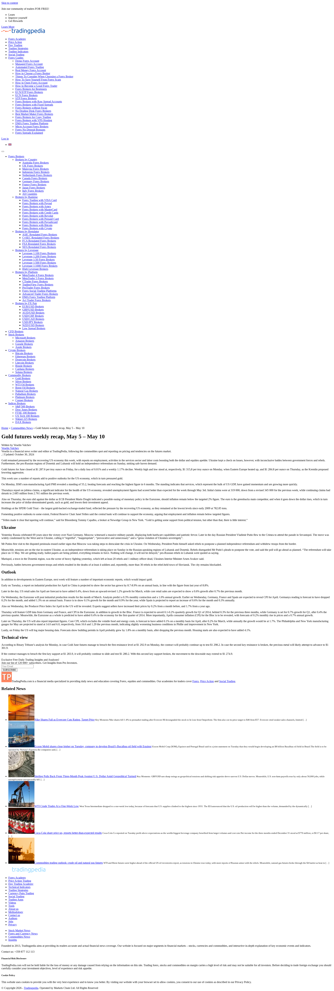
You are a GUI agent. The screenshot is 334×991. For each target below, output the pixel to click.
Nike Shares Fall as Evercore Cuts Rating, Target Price (64, 719)
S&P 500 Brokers (25, 406)
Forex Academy (17, 39)
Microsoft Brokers (25, 337)
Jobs (10, 921)
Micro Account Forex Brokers (31, 126)
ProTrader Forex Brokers (36, 287)
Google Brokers (24, 343)
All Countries (29, 193)
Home (4, 428)
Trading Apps (15, 899)
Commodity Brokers (19, 375)
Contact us (14, 915)
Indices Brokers (17, 403)
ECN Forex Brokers (26, 95)
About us (13, 908)
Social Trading (16, 54)
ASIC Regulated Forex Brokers (39, 234)
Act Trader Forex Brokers (36, 300)
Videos (12, 902)
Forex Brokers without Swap (31, 107)
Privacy (12, 924)
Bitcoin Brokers (24, 353)
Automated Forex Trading (29, 67)
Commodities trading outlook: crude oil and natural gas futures (68, 862)
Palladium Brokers (25, 394)
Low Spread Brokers (33, 328)
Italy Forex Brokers (33, 190)
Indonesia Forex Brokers (35, 172)
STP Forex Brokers (26, 98)
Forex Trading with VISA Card (39, 200)
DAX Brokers (23, 422)
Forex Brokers (16, 156)
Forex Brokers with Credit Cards (40, 212)
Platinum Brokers (24, 397)
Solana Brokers (23, 372)
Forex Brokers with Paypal (37, 203)
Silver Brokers (23, 381)
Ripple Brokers (23, 365)
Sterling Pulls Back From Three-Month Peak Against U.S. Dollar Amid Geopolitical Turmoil (85, 776)
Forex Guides (15, 57)
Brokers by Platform (26, 272)
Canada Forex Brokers (34, 178)
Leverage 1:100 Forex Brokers (39, 253)
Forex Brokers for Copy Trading (33, 117)
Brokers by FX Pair (26, 303)
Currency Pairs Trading (21, 893)
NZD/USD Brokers (33, 325)
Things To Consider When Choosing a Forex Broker (44, 76)
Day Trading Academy (20, 883)
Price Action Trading (19, 880)
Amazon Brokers (24, 340)
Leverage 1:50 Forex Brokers (38, 259)
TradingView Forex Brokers (37, 284)
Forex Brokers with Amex (36, 206)
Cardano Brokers (24, 369)
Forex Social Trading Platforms (39, 290)
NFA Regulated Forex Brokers (39, 247)
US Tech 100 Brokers (27, 415)
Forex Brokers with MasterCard (39, 209)
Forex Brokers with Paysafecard (40, 222)
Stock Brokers (16, 334)
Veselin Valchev (10, 448)
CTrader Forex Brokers (35, 281)
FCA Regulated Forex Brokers (39, 240)
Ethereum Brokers (25, 356)
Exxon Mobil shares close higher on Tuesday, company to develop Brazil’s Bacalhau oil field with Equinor (93, 746)
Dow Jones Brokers (26, 409)
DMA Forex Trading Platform (31, 123)
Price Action (15, 42)
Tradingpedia (31, 987)
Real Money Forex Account (30, 70)
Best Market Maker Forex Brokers (34, 114)
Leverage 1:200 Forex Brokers (39, 256)
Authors (12, 918)
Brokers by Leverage (26, 250)
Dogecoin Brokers (25, 359)
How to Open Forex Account (31, 82)
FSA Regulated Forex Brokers (39, 243)
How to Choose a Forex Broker (32, 73)
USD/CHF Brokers (33, 315)
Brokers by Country (26, 159)
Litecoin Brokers (24, 362)
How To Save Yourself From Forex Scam (38, 79)
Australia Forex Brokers (35, 162)
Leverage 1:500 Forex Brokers (39, 262)
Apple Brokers (23, 347)
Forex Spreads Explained (29, 132)
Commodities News (22, 428)
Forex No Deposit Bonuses (30, 129)
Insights (12, 939)
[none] (170, 144)
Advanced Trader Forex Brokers (40, 293)
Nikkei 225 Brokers (26, 419)
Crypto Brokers (16, 350)
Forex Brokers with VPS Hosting (33, 120)
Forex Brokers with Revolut (37, 215)
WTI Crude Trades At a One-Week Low (56, 806)
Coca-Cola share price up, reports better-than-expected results (68, 832)
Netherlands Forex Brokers (37, 175)
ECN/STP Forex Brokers (29, 92)
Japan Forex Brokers (33, 187)
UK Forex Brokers (32, 165)
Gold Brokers (22, 378)
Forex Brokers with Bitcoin (37, 225)
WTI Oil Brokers (24, 384)
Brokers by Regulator (27, 231)
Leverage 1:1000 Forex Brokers (39, 265)
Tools (11, 905)
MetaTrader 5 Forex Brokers (38, 278)
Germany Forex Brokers (35, 181)
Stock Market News (19, 930)
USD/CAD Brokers (33, 318)
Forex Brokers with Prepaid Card (40, 218)
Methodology (15, 912)
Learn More (7, 26)
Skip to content (9, 2)
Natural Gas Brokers (26, 390)
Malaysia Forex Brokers (35, 168)
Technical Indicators (19, 887)
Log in (5, 138)
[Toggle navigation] (2, 151)
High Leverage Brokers (35, 268)
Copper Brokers (24, 400)
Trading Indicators (18, 51)
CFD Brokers (15, 331)
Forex (195, 681)
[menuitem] (9, 144)
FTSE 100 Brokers (25, 412)
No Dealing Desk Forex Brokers (33, 110)
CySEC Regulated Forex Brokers (40, 237)
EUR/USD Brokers (33, 306)
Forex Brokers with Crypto (37, 228)
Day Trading (15, 45)
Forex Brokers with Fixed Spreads (34, 104)
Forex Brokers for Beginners (31, 89)
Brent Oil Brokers (25, 387)
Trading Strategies (18, 48)
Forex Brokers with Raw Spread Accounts (38, 101)
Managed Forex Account (29, 64)
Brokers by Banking (26, 197)
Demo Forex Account (27, 60)
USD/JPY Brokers (32, 322)
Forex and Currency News (23, 933)
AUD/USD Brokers (33, 312)
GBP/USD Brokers (33, 309)
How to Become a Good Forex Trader (36, 85)
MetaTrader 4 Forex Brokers (38, 275)
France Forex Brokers (34, 184)
